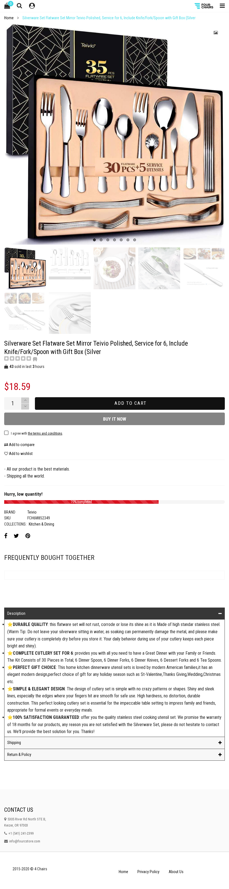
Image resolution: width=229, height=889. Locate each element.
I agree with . (71, 294)
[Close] (194, 234)
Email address (52, 280)
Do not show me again (60, 306)
